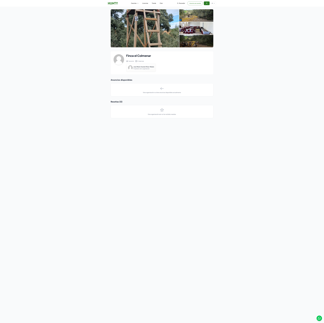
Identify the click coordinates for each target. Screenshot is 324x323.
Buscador (182, 3)
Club (161, 3)
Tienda (154, 3)
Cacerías (134, 3)
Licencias (145, 3)
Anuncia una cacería (195, 3)
